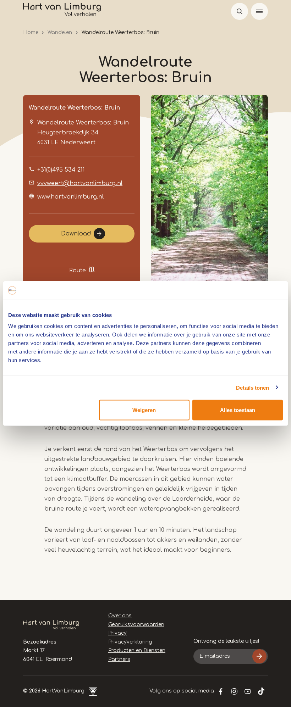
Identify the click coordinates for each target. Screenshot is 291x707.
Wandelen (60, 32)
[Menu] (259, 11)
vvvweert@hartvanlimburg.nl (79, 183)
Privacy (117, 633)
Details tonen (252, 387)
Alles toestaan (237, 410)
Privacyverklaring (130, 642)
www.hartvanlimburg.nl (70, 197)
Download (76, 233)
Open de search (239, 11)
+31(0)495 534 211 (61, 170)
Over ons (120, 615)
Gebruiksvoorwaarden (136, 624)
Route (77, 270)
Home (30, 32)
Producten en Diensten (136, 650)
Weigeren (144, 410)
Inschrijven (259, 656)
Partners (119, 659)
